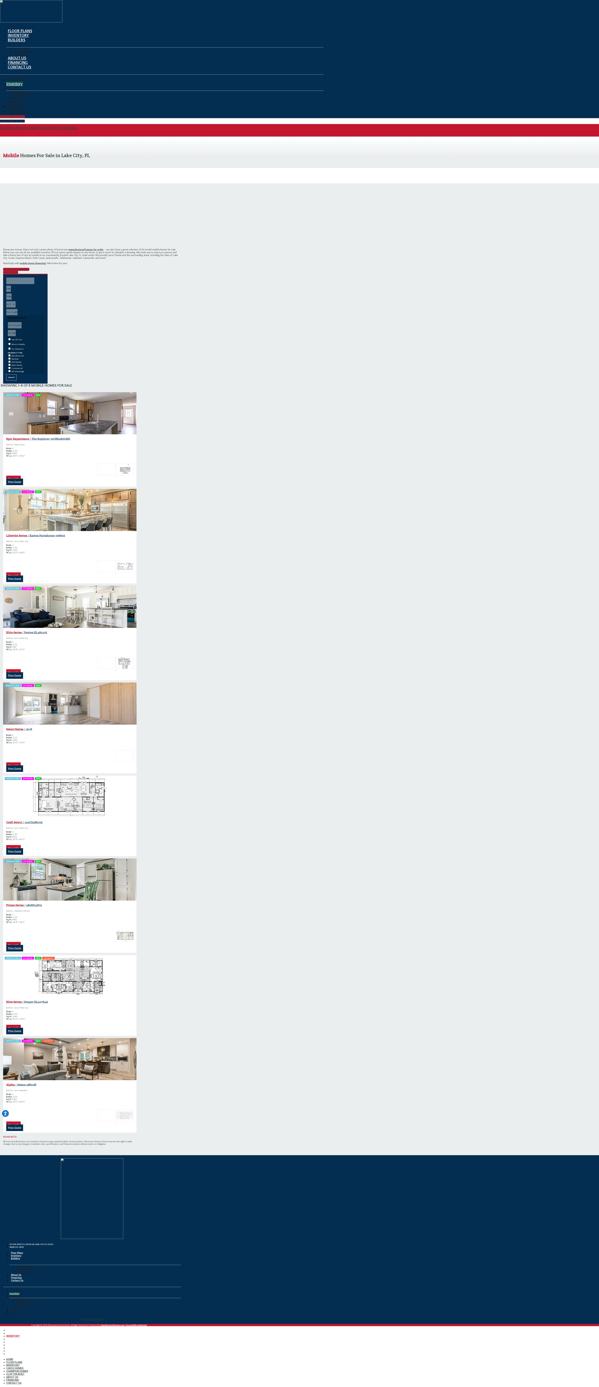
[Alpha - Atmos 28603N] (299, 693)
